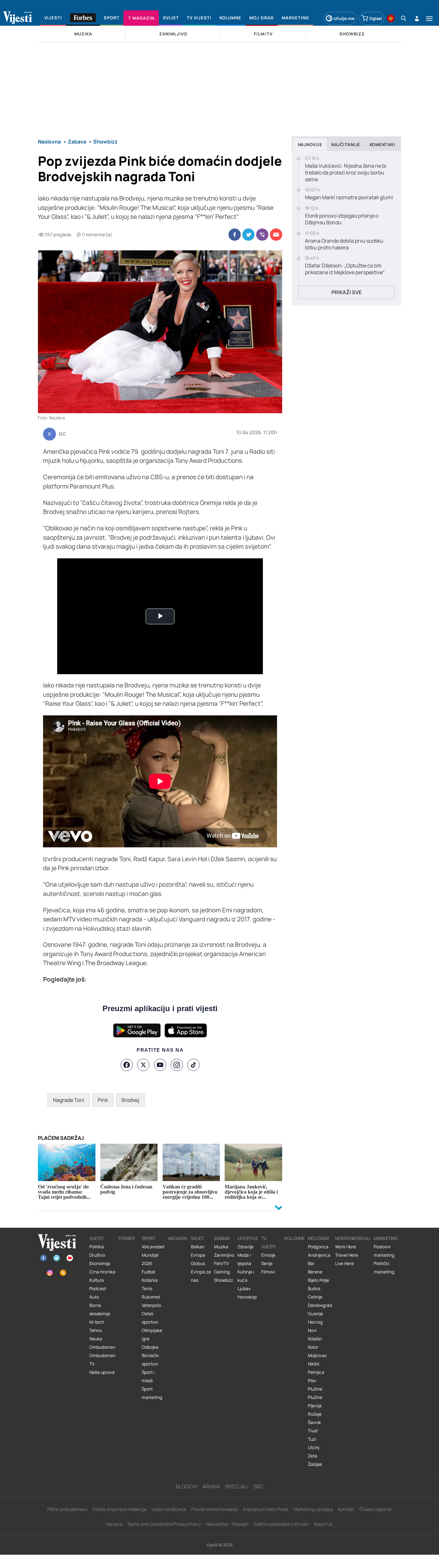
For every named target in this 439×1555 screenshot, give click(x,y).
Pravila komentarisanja (214, 1509)
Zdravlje (245, 1247)
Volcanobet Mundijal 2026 (153, 1255)
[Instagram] (177, 1065)
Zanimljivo (224, 1255)
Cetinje (315, 1297)
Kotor (313, 1347)
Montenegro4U (353, 1238)
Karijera (114, 1524)
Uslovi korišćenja (169, 1509)
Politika (96, 1247)
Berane (315, 1272)
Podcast (97, 1288)
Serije (267, 1263)
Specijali (236, 1486)
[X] (143, 1065)
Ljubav (244, 1288)
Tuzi (312, 1439)
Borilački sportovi (150, 1360)
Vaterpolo (151, 1305)
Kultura (96, 1280)
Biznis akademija (99, 1309)
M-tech (96, 1322)
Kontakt (346, 1509)
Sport (149, 1238)
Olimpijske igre (152, 1334)
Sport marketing (152, 1393)
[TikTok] (193, 1065)
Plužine (315, 1389)
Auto (94, 1297)
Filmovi (268, 1272)
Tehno (95, 1330)
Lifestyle (247, 1238)
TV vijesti (268, 1242)
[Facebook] (127, 1065)
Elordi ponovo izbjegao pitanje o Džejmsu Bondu (341, 219)
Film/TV (221, 1263)
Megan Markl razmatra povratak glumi (349, 197)
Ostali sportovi (150, 1318)
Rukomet (151, 1297)
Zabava (222, 1238)
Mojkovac (317, 1355)
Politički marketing (384, 1268)
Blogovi (186, 1486)
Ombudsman (102, 1347)
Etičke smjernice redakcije (120, 1509)
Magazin (177, 1238)
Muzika (221, 1247)
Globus (198, 1263)
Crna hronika (102, 1272)
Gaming (222, 1272)
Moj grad (318, 1238)
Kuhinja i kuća (245, 1276)
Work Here (345, 1247)
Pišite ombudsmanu (67, 1509)
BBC (259, 1486)
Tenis (147, 1288)
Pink (103, 1099)
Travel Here (346, 1255)
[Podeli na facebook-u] (234, 234)
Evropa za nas (201, 1276)
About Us (323, 1524)
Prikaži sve (346, 292)
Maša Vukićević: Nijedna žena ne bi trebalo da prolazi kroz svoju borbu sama (345, 172)
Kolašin (315, 1339)
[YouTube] (160, 1065)
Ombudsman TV (102, 1360)
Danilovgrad (320, 1305)
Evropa (198, 1255)
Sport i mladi (148, 1376)
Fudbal (148, 1272)
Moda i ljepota (244, 1259)
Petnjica (316, 1372)
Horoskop (247, 1297)
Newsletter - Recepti (227, 1524)
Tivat (313, 1431)
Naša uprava (102, 1372)
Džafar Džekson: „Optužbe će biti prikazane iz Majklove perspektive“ (345, 269)
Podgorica (318, 1247)
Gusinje (315, 1314)
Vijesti (96, 1238)
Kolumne (294, 1238)
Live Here (344, 1263)
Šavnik (314, 1422)
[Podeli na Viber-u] (262, 234)
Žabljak (315, 1464)
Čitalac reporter (375, 1509)
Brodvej (130, 1099)
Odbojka (150, 1347)
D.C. (62, 434)
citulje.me (344, 18)
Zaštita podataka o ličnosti (281, 1524)
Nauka (95, 1339)
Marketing (386, 1238)
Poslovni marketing (384, 1251)
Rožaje (315, 1414)
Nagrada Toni (68, 1099)
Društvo (97, 1255)
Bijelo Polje (318, 1280)
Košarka (150, 1280)
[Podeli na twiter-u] (248, 234)
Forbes (127, 1238)
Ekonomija (99, 1263)
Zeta (312, 1456)
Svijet (197, 1238)
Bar (311, 1263)
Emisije (268, 1255)
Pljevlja (315, 1406)
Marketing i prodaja (313, 1509)
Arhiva (211, 1486)
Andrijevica (319, 1255)
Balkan (197, 1247)
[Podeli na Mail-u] (276, 234)
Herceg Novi (315, 1326)
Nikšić (314, 1364)
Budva (314, 1288)
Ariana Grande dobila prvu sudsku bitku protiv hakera (344, 244)
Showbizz (223, 1280)
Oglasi (375, 18)
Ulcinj (313, 1447)
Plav (312, 1380)
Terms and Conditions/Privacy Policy (164, 1524)
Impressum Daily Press (265, 1509)
